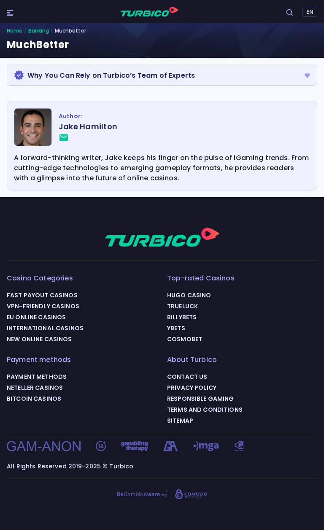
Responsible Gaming (200, 398)
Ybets (176, 328)
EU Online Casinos (36, 317)
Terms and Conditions (205, 409)
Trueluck (182, 306)
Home (14, 31)
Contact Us (187, 376)
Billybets (182, 317)
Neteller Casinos (35, 387)
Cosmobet (184, 339)
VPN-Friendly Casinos (43, 306)
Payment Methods (37, 376)
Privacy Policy (191, 387)
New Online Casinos (39, 339)
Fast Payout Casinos (42, 295)
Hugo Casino (189, 295)
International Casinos (45, 328)
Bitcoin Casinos (34, 398)
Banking (38, 31)
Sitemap (180, 420)
